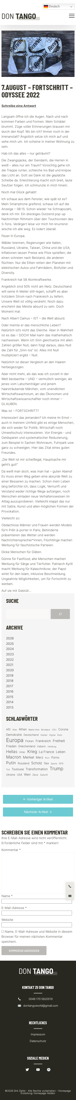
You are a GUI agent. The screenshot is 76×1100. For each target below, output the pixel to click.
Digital (52, 735)
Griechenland (26, 746)
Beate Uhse (34, 730)
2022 (10, 659)
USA (19, 774)
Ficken (29, 741)
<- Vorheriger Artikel (38, 799)
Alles (14, 729)
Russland (23, 763)
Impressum (38, 1034)
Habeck (41, 746)
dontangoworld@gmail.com (40, 1005)
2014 (9, 702)
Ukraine (10, 774)
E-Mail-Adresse (14, 908)
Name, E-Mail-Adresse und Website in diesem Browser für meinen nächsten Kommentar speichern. (36, 936)
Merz (39, 757)
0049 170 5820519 (41, 999)
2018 (9, 681)
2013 (9, 707)
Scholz (36, 763)
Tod (8, 769)
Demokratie (14, 734)
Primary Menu (72, 16)
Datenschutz (38, 1041)
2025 (10, 644)
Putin (11, 762)
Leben (60, 752)
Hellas (11, 751)
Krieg (32, 751)
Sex (46, 763)
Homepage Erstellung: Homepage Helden (46, 1092)
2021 (9, 665)
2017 (9, 686)
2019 (9, 675)
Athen (23, 729)
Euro (59, 735)
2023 (10, 654)
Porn (47, 757)
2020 (10, 670)
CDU (54, 729)
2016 (9, 691)
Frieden (11, 746)
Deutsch (54, 6)
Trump (56, 768)
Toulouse (18, 769)
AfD (8, 729)
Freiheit (59, 741)
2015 (9, 697)
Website (7, 920)
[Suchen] (60, 614)
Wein (27, 774)
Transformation (37, 769)
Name (7, 896)
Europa (14, 740)
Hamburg (52, 746)
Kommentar (11, 850)
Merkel (28, 757)
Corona (63, 729)
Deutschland (31, 734)
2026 (10, 638)
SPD (61, 763)
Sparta (54, 763)
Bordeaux (45, 730)
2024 (10, 649)
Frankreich (43, 741)
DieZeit (44, 735)
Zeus (35, 774)
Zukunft (44, 774)
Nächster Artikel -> (38, 812)
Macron (13, 757)
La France (46, 752)
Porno (55, 757)
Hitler (22, 752)
